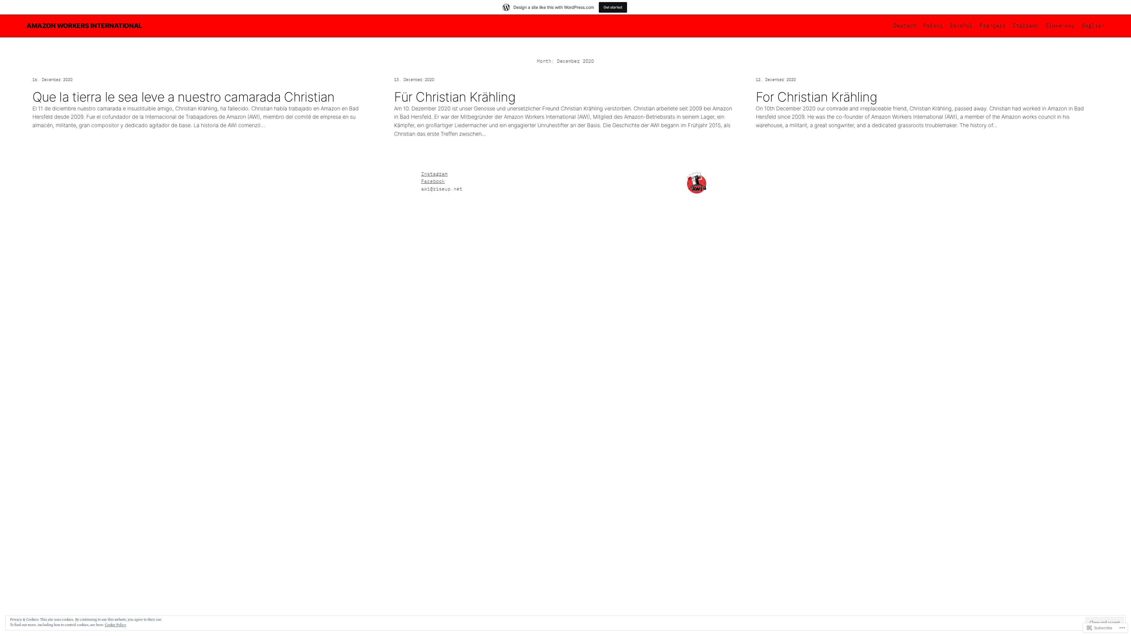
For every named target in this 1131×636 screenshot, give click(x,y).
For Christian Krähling (816, 97)
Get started (612, 7)
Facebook (433, 181)
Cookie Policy (115, 625)
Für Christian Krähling (454, 97)
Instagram (434, 174)
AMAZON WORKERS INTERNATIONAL (84, 25)
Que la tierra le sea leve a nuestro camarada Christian (183, 97)
